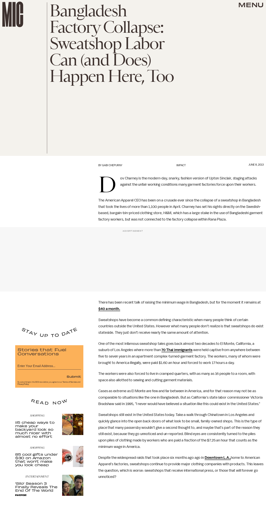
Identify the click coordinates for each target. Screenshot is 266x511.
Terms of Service (70, 382)
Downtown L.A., (218, 458)
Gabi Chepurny (112, 165)
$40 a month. (109, 309)
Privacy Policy (23, 384)
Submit (74, 376)
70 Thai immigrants (176, 350)
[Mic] (12, 14)
